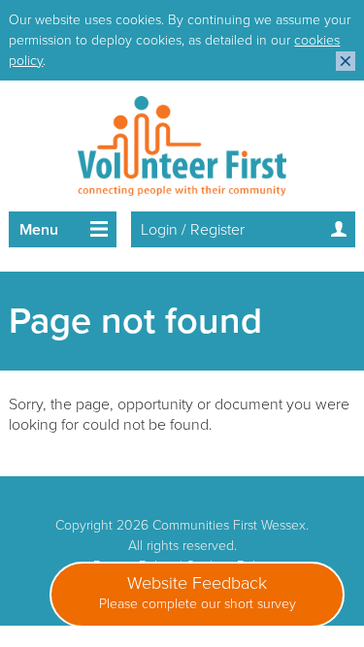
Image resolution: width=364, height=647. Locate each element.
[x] (345, 61)
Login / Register (193, 230)
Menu (38, 230)
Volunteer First (182, 146)
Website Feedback (197, 592)
